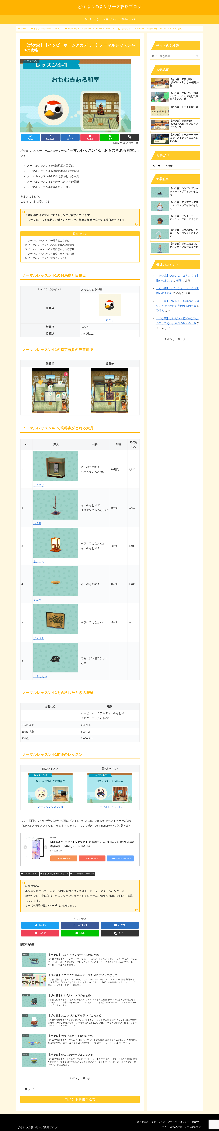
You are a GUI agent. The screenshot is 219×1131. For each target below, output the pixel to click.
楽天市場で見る (92, 858)
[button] (197, 56)
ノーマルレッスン (31, 874)
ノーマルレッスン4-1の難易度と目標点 (48, 240)
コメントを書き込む (80, 1099)
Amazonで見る (64, 858)
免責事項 (196, 1122)
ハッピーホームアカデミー (83, 874)
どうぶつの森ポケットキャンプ (55, 874)
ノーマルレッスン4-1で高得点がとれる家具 (51, 249)
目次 (75, 233)
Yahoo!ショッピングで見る (120, 858)
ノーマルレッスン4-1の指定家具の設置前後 (51, 245)
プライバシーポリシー (178, 1122)
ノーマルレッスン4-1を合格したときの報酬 (51, 253)
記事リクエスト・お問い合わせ (150, 1122)
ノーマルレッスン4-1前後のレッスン (47, 258)
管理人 (180, 280)
